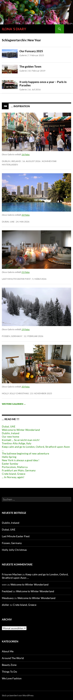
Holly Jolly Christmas (15, 393)
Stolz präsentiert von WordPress (18, 695)
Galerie (23, 55)
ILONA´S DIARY (14, 29)
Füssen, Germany (12, 336)
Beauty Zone (9, 664)
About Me (7, 651)
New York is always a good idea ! (20, 460)
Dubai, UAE (8, 221)
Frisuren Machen (12, 574)
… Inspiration (20, 106)
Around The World (13, 658)
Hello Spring (9, 456)
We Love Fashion (12, 678)
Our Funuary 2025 (31, 51)
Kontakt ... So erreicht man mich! (21, 440)
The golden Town (30, 66)
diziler (5, 604)
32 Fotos (26, 214)
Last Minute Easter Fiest (16, 278)
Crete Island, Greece (13, 473)
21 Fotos (26, 272)
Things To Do (9, 671)
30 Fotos (26, 386)
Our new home (10, 436)
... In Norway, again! (13, 477)
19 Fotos (26, 329)
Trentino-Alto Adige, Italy (16, 443)
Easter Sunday (10, 463)
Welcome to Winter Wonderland (21, 429)
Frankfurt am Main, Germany (19, 470)
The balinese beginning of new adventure (25, 453)
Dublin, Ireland (11, 161)
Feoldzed (7, 591)
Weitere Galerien (14, 403)
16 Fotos (26, 154)
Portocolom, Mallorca (15, 467)
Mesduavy (8, 598)
